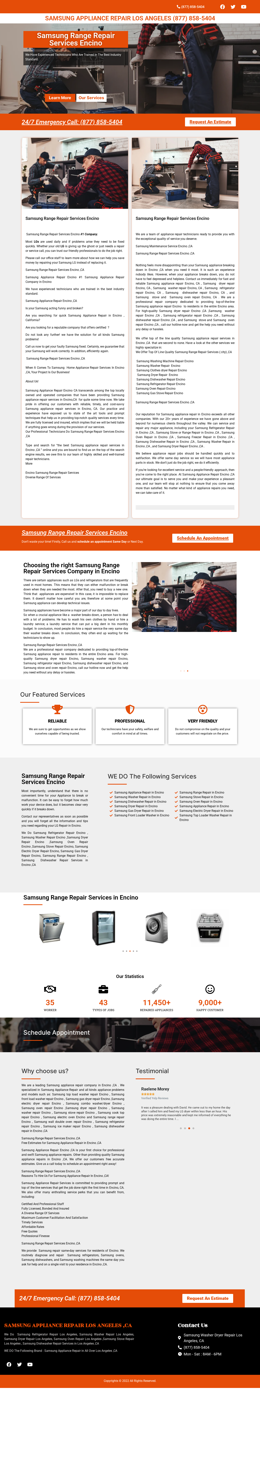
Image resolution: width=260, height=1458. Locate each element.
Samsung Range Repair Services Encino (75, 532)
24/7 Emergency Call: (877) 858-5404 (72, 122)
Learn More (60, 97)
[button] (180, 671)
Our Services (91, 97)
